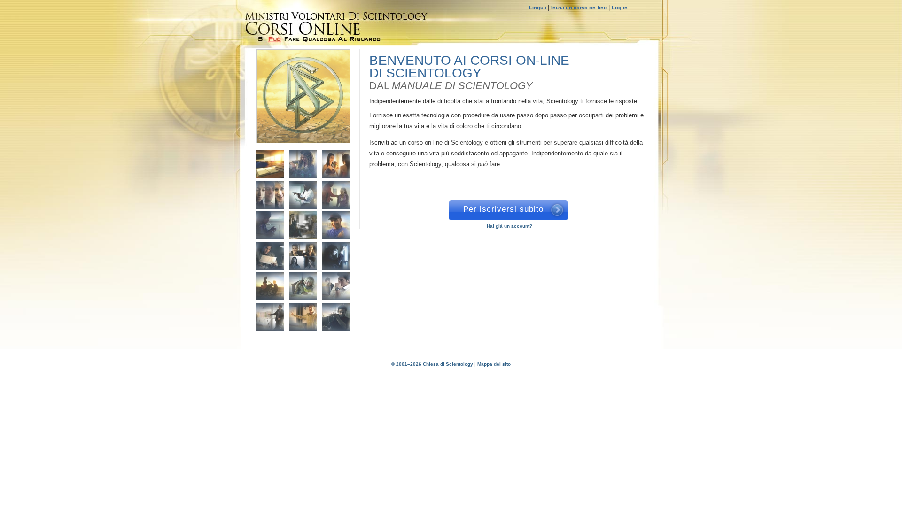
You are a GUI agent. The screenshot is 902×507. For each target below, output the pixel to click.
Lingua (538, 7)
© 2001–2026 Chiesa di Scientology (432, 364)
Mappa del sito (494, 364)
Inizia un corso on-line (579, 7)
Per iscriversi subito (503, 209)
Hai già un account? (509, 226)
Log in (620, 7)
